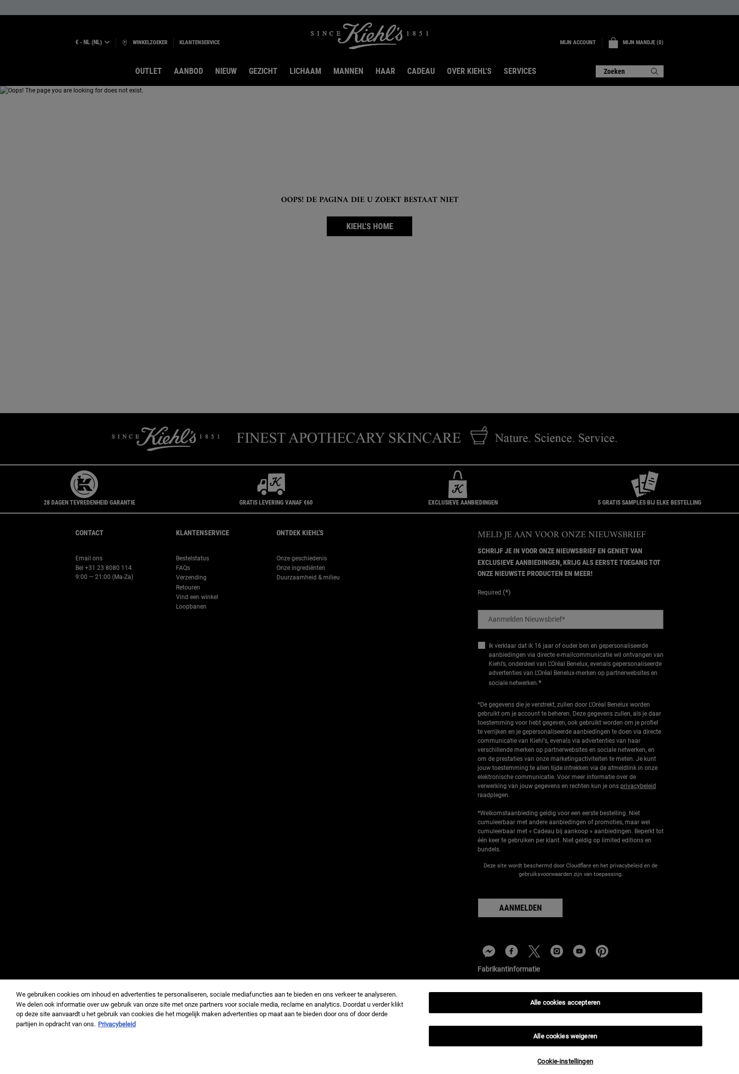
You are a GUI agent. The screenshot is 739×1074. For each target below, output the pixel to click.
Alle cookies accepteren (565, 1002)
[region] (369, 1027)
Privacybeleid (117, 1024)
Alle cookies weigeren (565, 1036)
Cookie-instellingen (565, 1061)
